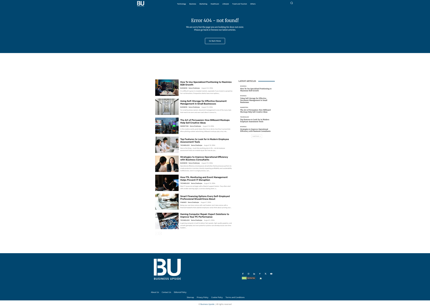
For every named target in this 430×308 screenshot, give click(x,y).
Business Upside (207, 304)
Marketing (184, 126)
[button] (291, 3)
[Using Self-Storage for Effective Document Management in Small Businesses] (167, 107)
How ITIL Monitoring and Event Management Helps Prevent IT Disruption (204, 178)
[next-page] (160, 233)
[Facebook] (243, 274)
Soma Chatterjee (194, 88)
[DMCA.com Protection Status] (248, 279)
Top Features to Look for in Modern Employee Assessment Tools (254, 120)
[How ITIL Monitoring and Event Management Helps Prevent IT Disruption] (167, 183)
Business (183, 88)
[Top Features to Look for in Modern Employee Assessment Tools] (167, 145)
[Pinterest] (260, 274)
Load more (256, 136)
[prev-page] (156, 233)
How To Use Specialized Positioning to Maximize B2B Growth (256, 90)
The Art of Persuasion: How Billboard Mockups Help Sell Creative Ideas (205, 121)
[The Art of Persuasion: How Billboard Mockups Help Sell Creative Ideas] (167, 126)
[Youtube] (271, 274)
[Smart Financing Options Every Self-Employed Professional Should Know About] (167, 202)
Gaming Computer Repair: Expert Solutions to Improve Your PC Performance (204, 215)
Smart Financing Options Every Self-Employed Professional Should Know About (205, 197)
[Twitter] (265, 274)
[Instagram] (248, 274)
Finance (183, 202)
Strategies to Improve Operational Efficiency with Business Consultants (204, 158)
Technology (185, 145)
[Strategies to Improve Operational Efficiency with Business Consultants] (167, 164)
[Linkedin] (254, 274)
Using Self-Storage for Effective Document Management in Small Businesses (203, 102)
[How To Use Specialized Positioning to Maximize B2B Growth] (167, 87)
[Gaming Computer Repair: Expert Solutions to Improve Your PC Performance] (167, 221)
